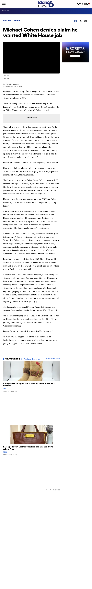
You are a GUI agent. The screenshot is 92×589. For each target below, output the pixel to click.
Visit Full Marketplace (52, 358)
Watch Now (83, 4)
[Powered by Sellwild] (56, 490)
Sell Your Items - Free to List (30, 359)
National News (12, 21)
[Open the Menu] (4, 4)
